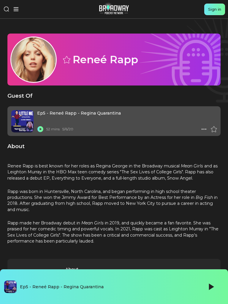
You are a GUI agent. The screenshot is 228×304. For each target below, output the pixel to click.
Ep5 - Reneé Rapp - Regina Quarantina (79, 113)
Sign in (214, 9)
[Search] (6, 9)
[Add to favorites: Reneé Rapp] (66, 59)
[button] (204, 129)
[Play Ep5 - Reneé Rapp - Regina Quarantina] (40, 129)
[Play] (210, 286)
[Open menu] (16, 9)
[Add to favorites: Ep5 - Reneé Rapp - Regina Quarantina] (213, 129)
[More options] (204, 129)
